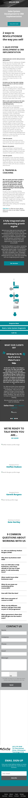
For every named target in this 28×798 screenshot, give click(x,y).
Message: (4, 658)
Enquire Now (14, 24)
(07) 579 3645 (14, 2)
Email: (3, 651)
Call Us (14, 333)
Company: (5, 637)
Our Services (14, 263)
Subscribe (14, 778)
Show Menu (2, 5)
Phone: (4, 644)
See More (14, 438)
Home (6, 794)
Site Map (23, 796)
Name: (3, 630)
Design (22, 794)
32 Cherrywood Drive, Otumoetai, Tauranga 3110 (19, 750)
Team (16, 794)
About (11, 794)
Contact (16, 796)
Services (4, 796)
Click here (6, 208)
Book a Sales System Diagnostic (14, 328)
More (14, 282)
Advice (11, 796)
